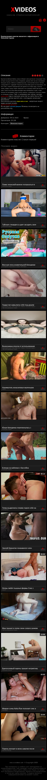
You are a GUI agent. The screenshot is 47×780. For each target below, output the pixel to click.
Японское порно (16, 123)
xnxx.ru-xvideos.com (16, 762)
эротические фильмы (9, 105)
